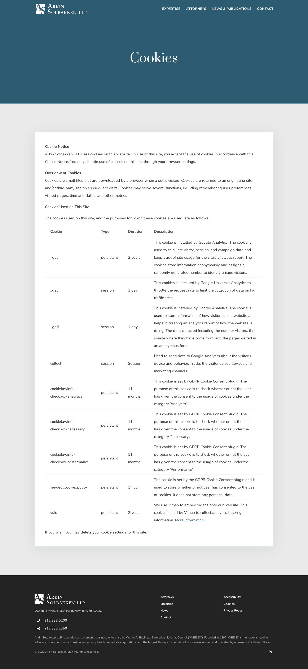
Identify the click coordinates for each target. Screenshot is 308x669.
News (164, 611)
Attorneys (196, 9)
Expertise (171, 9)
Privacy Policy (233, 611)
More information (189, 520)
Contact (265, 9)
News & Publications (231, 9)
